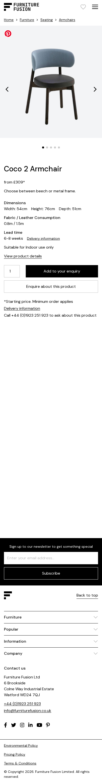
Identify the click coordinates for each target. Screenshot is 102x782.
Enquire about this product (51, 286)
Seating (46, 20)
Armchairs (67, 20)
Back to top (87, 595)
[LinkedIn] (30, 725)
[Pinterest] (48, 725)
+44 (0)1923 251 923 (22, 703)
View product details (23, 256)
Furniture (27, 20)
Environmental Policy (21, 745)
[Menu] (95, 7)
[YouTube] (39, 725)
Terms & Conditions (20, 763)
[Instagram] (22, 725)
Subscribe (51, 573)
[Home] (21, 7)
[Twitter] (13, 725)
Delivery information (43, 238)
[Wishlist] (83, 7)
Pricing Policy (14, 754)
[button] (7, 89)
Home (9, 20)
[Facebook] (5, 725)
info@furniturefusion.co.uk (27, 710)
